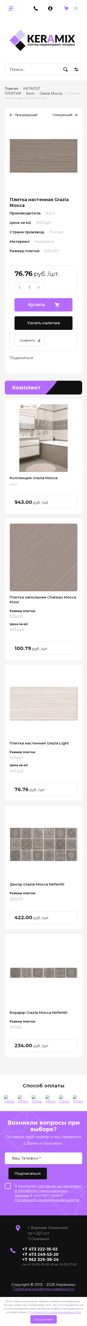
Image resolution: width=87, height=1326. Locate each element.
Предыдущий (25, 115)
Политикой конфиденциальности (55, 1312)
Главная (11, 88)
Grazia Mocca (51, 93)
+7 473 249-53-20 (40, 1254)
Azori (30, 93)
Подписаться (27, 1173)
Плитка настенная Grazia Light (39, 743)
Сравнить (27, 340)
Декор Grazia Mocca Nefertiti (37, 884)
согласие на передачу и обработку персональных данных (47, 1190)
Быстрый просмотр (43, 438)
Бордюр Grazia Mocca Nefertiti (38, 1012)
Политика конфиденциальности (43, 1289)
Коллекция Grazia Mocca (34, 478)
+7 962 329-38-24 (40, 1259)
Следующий (62, 115)
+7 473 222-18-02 (40, 1249)
